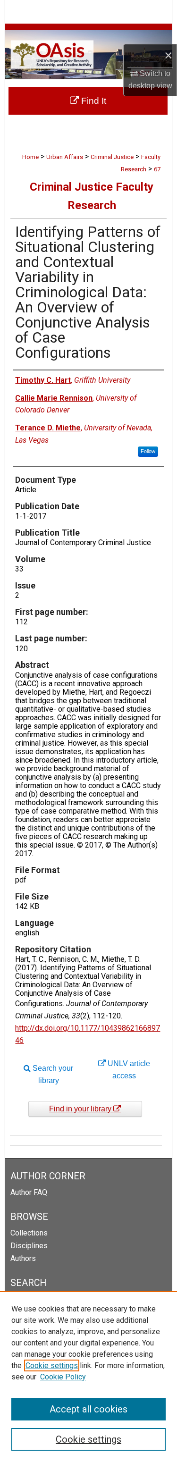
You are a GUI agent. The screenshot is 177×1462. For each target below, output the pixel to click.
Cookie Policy (63, 1376)
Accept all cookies (88, 1409)
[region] (88, 1376)
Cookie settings (51, 1365)
